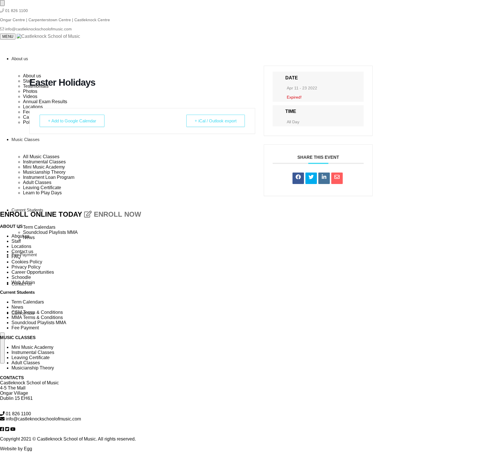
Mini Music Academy (32, 347)
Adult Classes (25, 362)
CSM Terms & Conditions (37, 312)
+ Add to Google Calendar (72, 120)
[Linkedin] (324, 178)
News (17, 307)
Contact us (22, 251)
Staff (16, 241)
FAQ (16, 256)
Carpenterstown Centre (50, 19)
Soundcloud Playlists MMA (38, 322)
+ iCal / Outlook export (216, 120)
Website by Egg (16, 448)
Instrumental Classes (32, 352)
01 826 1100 (16, 10)
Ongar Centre (13, 19)
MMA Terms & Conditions (37, 317)
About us (20, 236)
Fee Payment (25, 327)
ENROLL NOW (116, 214)
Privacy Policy (25, 267)
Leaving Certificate (30, 357)
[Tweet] (311, 178)
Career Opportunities (32, 272)
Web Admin (23, 282)
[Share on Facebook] (298, 178)
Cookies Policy (26, 261)
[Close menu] (2, 3)
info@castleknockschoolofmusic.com (38, 29)
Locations (21, 246)
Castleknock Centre (92, 19)
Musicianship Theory (32, 367)
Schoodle (21, 277)
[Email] (337, 178)
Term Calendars (27, 302)
